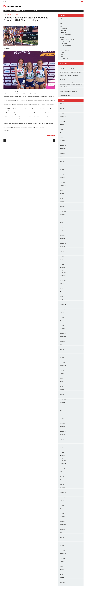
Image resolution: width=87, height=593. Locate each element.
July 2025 (61, 129)
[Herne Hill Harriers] (12, 7)
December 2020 (63, 272)
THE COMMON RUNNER (66, 34)
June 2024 (62, 161)
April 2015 (62, 450)
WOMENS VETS (64, 56)
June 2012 (62, 537)
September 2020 (63, 280)
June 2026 (62, 108)
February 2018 (62, 360)
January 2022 (62, 238)
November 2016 (63, 399)
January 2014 (62, 489)
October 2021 (62, 246)
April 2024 (62, 166)
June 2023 (62, 193)
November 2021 (63, 243)
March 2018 (62, 357)
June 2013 (62, 505)
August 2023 (62, 187)
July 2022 (61, 222)
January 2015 (62, 458)
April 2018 (62, 354)
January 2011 (62, 582)
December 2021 (63, 240)
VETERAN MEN (65, 43)
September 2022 (63, 217)
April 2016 (62, 418)
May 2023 (61, 195)
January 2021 (62, 270)
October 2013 (62, 495)
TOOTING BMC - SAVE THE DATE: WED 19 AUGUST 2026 (71, 72)
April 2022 (62, 230)
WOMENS (63, 54)
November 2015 (63, 431)
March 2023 (62, 201)
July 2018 (61, 346)
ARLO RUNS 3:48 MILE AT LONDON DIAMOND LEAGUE (70, 88)
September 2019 (63, 309)
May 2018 (61, 352)
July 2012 (61, 534)
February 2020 (62, 296)
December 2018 (63, 333)
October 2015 (62, 434)
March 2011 (62, 577)
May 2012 (61, 540)
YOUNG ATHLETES (64, 58)
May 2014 (61, 479)
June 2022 (62, 225)
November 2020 (63, 275)
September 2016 (63, 405)
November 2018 (63, 336)
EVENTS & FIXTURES (64, 21)
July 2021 (61, 254)
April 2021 (62, 262)
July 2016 (61, 410)
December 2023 (63, 177)
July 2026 (61, 105)
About (29, 10)
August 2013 (62, 500)
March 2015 (62, 452)
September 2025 (63, 124)
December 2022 (63, 209)
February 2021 (62, 267)
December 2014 (63, 460)
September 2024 (63, 153)
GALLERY (35, 10)
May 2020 (61, 288)
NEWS (11, 10)
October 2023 (62, 182)
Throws (62, 52)
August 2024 (62, 156)
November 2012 (63, 524)
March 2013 (62, 513)
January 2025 (62, 142)
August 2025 (62, 127)
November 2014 (63, 463)
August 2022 (62, 219)
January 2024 (62, 174)
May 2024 (61, 164)
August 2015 (62, 439)
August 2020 (62, 283)
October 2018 (62, 338)
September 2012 (63, 529)
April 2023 (62, 198)
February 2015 (62, 455)
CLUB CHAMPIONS (64, 28)
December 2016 (63, 397)
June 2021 (62, 256)
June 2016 (62, 413)
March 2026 (62, 113)
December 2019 (63, 301)
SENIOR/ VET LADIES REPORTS (67, 39)
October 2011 (62, 558)
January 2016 (62, 426)
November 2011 (63, 556)
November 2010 (63, 585)
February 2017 (62, 391)
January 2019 (62, 330)
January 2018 (62, 362)
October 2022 (62, 214)
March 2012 (62, 545)
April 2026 (62, 111)
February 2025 (62, 140)
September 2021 (63, 248)
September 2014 (63, 468)
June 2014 (62, 476)
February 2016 (62, 423)
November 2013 (63, 492)
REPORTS (62, 37)
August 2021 (62, 251)
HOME (6, 10)
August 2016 (62, 407)
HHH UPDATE (63, 32)
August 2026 (62, 103)
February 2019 (62, 328)
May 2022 (61, 227)
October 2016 (62, 402)
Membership (17, 10)
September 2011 (63, 561)
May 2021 (61, 259)
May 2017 (61, 383)
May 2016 (61, 415)
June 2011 (62, 569)
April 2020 (62, 291)
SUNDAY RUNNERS (65, 50)
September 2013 (63, 497)
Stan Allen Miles (63, 66)
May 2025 (61, 132)
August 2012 (62, 532)
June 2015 (62, 444)
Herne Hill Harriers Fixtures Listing (66, 82)
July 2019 (61, 315)
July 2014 (61, 473)
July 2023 (61, 190)
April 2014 (62, 481)
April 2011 (61, 574)
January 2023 (62, 206)
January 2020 (62, 299)
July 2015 (61, 442)
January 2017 (62, 394)
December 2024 (63, 145)
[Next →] (54, 140)
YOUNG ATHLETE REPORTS (66, 45)
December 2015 (63, 428)
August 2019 (62, 312)
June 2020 (62, 285)
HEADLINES (50, 135)
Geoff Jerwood (16, 14)
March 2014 (62, 484)
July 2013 (61, 503)
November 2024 (63, 148)
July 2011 (61, 566)
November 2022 (63, 211)
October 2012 (62, 526)
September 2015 (63, 436)
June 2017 (62, 381)
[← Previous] (4, 140)
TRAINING (24, 10)
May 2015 (61, 447)
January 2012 (62, 550)
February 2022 (62, 235)
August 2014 (62, 471)
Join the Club (62, 79)
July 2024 (61, 158)
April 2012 (62, 542)
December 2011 (63, 553)
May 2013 (61, 508)
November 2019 (63, 304)
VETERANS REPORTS (65, 41)
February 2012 (62, 548)
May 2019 (61, 320)
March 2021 (62, 264)
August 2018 (62, 344)
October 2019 (62, 307)
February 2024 (62, 172)
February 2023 (62, 203)
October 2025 (62, 121)
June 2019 (62, 317)
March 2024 (62, 169)
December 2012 (63, 521)
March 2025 (62, 137)
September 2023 (63, 185)
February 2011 (62, 579)
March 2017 (62, 389)
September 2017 (63, 373)
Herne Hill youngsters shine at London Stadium (68, 91)
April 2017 (62, 386)
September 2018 (63, 341)
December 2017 (63, 365)
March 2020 (62, 293)
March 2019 (62, 325)
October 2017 (62, 370)
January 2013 (62, 518)
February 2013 (62, 516)
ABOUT (61, 18)
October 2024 (62, 150)
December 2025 (63, 116)
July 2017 (61, 378)
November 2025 (63, 119)
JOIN (61, 23)
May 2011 (61, 571)
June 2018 (62, 349)
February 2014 (62, 487)
